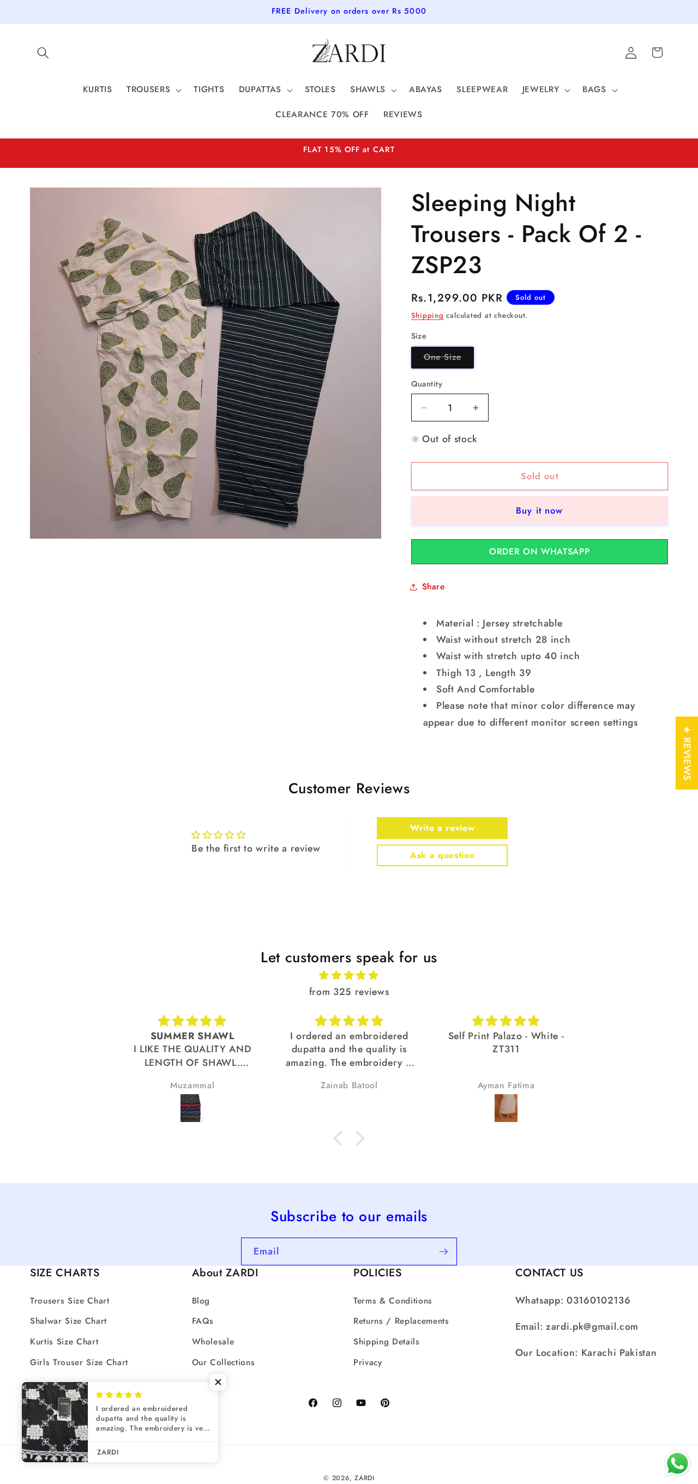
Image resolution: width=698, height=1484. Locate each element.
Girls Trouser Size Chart (79, 1362)
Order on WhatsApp (539, 551)
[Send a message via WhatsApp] (678, 1464)
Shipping (427, 315)
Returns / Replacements (401, 1321)
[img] (349, 975)
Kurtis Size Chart (64, 1342)
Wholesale (213, 1342)
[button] (43, 52)
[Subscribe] (443, 1252)
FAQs (203, 1321)
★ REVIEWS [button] (687, 753)
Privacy (367, 1362)
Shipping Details (386, 1342)
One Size (449, 360)
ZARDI (364, 1478)
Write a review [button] (442, 828)
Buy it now (539, 510)
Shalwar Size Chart (68, 1321)
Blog (201, 1301)
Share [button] (433, 587)
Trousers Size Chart (70, 1301)
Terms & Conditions (392, 1301)
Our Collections (223, 1362)
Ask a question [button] (442, 855)
